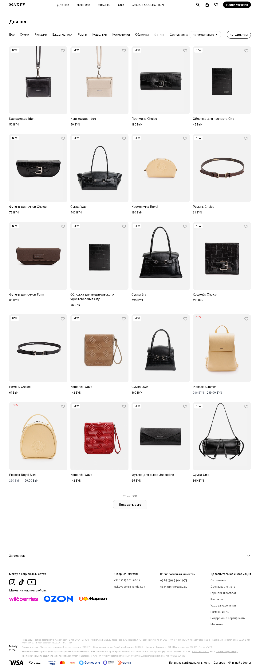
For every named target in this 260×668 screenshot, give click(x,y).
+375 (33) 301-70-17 (127, 580)
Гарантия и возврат (223, 592)
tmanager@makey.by (173, 586)
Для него (83, 5)
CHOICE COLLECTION (148, 5)
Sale (121, 5)
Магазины (217, 624)
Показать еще (130, 505)
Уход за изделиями (223, 605)
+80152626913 (177, 656)
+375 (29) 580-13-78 (173, 580)
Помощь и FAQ (220, 611)
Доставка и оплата (223, 586)
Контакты (217, 599)
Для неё (63, 5)
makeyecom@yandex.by (129, 586)
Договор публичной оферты (232, 662)
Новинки (104, 5)
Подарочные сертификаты (228, 618)
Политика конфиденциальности (190, 662)
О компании (218, 580)
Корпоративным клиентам (177, 574)
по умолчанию (205, 35)
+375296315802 (200, 651)
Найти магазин (237, 5)
